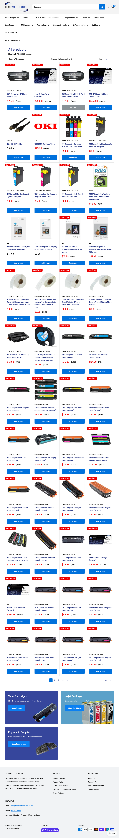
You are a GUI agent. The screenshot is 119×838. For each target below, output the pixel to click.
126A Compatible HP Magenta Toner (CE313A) (73, 458)
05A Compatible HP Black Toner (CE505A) (16, 95)
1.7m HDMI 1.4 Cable (14, 144)
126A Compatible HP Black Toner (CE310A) (99, 408)
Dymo (91, 191)
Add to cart (18, 108)
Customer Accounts (96, 786)
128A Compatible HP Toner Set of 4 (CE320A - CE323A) (17, 558)
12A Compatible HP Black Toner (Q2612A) (71, 558)
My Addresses (93, 789)
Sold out (73, 108)
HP (35, 91)
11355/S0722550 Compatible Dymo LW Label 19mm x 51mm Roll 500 (100, 302)
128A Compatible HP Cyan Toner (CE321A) (71, 508)
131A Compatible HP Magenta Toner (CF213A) (100, 658)
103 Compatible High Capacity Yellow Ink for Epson (73, 195)
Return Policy (58, 782)
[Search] (102, 6)
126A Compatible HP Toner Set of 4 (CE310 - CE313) (99, 458)
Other (9, 141)
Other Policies (58, 793)
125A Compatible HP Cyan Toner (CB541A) (99, 356)
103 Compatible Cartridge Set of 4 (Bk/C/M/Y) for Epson (73, 145)
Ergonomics (70, 17)
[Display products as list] (110, 59)
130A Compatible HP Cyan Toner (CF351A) (71, 608)
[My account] (108, 7)
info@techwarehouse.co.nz (22, 805)
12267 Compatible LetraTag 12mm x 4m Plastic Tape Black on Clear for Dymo (45, 357)
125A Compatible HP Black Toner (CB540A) (72, 356)
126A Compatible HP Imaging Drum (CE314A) (45, 458)
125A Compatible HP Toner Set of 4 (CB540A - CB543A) (45, 408)
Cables (95, 25)
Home (7, 40)
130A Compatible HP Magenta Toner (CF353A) (100, 608)
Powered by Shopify (12, 828)
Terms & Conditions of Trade (64, 789)
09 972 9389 (16, 810)
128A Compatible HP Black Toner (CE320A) (44, 508)
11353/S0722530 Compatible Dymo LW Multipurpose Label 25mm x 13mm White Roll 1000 (45, 303)
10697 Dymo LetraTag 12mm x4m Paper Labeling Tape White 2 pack (99, 196)
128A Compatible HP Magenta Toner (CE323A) (100, 508)
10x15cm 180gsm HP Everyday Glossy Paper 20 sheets (46, 248)
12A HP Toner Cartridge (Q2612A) (98, 558)
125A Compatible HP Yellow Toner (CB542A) (72, 408)
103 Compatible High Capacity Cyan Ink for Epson (18, 195)
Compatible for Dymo (15, 296)
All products (15, 40)
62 (67, 680)
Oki (36, 141)
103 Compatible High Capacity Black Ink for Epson (100, 145)
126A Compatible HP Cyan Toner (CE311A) (16, 458)
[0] (112, 7)
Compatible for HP (14, 91)
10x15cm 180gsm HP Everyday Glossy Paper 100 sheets (18, 248)
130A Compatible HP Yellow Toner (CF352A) (17, 658)
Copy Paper (9, 25)
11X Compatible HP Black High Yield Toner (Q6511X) (18, 356)
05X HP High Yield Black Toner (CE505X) (98, 95)
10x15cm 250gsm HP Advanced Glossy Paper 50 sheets (72, 249)
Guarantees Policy (60, 786)
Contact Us (92, 782)
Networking (9, 32)
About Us (91, 778)
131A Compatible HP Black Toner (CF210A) (44, 658)
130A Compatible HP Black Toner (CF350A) (45, 608)
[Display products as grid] (106, 59)
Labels (84, 17)
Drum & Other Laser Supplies (47, 17)
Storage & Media (60, 25)
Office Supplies (79, 25)
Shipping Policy (59, 778)
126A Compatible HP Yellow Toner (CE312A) (17, 508)
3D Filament (26, 25)
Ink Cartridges (10, 17)
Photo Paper (99, 17)
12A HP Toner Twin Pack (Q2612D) (16, 608)
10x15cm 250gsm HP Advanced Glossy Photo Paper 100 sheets (100, 249)
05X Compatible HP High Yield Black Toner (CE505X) (73, 95)
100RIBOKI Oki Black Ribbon (45, 144)
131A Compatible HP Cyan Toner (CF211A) (71, 658)
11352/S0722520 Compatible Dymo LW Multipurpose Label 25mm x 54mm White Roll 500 (18, 302)
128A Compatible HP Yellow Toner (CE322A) (45, 558)
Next (106, 680)
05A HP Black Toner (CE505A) (42, 95)
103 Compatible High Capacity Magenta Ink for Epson (46, 195)
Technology (42, 25)
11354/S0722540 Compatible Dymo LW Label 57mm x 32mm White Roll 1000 (73, 302)
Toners (25, 17)
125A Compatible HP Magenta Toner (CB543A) (18, 408)
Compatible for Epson (70, 141)
